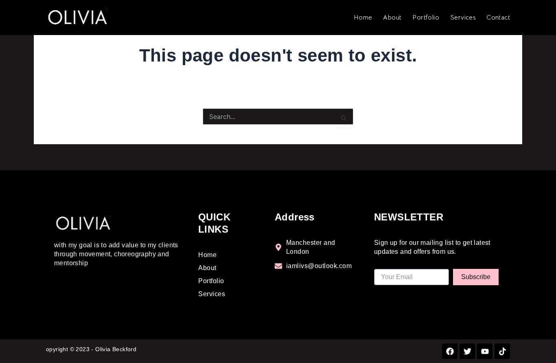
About (392, 17)
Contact (498, 17)
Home (363, 17)
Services (462, 17)
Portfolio (425, 17)
